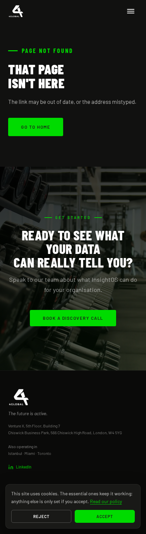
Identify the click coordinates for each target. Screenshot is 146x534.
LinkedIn (24, 466)
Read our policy (106, 501)
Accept (104, 516)
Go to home (35, 127)
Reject (41, 516)
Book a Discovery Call (73, 318)
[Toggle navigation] (131, 11)
